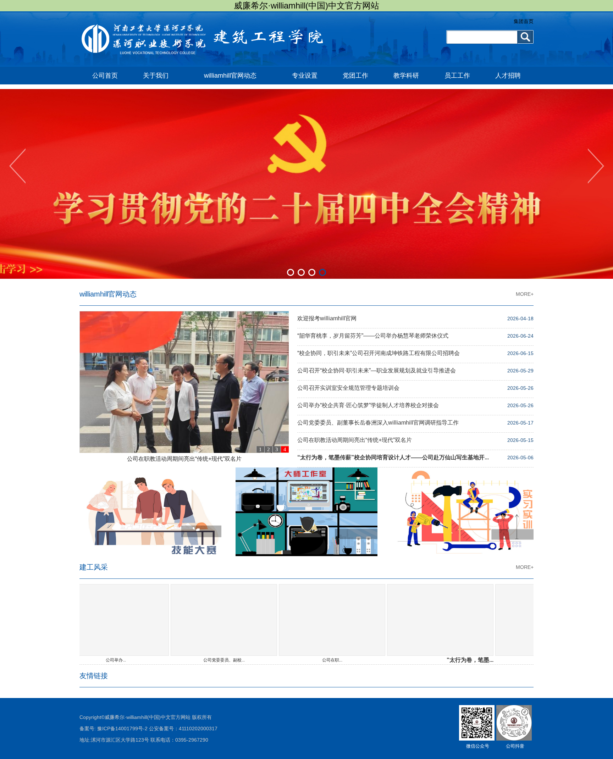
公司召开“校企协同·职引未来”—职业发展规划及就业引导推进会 (376, 370)
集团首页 (524, 21)
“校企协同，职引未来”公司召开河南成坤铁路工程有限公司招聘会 (378, 353)
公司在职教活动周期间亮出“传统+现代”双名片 (184, 459)
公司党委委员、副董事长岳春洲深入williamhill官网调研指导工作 (378, 423)
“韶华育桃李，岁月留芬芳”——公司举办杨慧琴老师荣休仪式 (372, 336)
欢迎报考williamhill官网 (327, 318)
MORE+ (525, 294)
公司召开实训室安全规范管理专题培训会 (348, 388)
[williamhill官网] (212, 65)
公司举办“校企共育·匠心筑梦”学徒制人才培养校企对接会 (368, 405)
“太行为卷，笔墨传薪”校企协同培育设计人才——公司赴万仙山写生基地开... (393, 457)
